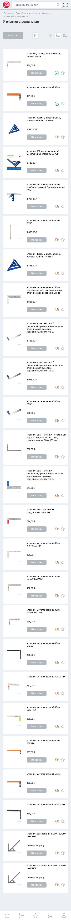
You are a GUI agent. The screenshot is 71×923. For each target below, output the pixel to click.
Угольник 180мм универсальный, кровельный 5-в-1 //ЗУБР (44, 255)
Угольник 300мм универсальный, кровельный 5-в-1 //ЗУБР (44, 119)
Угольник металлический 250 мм (43, 87)
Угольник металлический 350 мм (43, 774)
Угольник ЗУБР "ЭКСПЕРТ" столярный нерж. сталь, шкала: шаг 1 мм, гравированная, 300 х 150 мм (46, 437)
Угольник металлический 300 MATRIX (46, 804)
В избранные (63, 73)
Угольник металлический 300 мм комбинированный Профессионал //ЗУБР (46, 187)
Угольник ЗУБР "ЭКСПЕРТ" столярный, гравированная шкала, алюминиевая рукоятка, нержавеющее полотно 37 (45, 327)
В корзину (36, 73)
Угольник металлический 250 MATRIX (46, 676)
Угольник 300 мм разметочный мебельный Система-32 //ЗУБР (43, 152)
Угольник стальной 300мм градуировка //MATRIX (40, 511)
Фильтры (13, 35)
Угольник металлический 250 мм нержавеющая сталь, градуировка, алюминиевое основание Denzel (45, 290)
